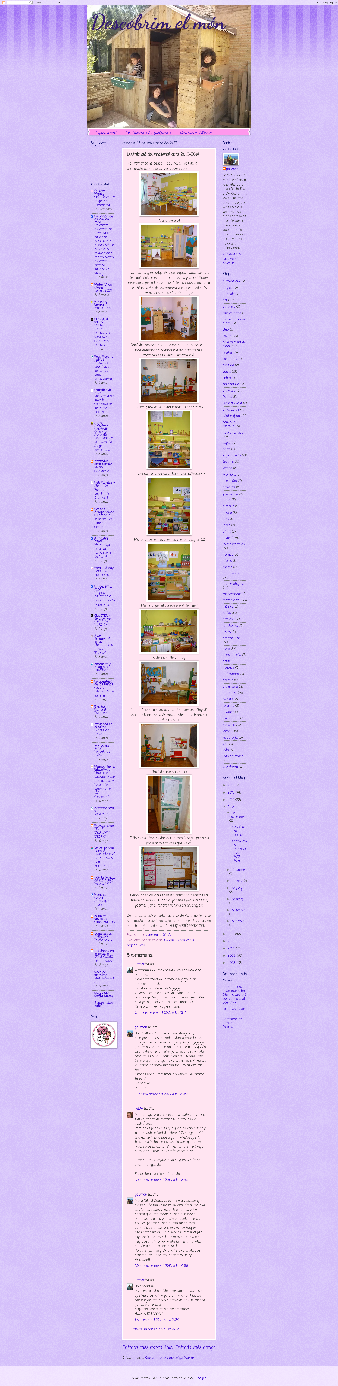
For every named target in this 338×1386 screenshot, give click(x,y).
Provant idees (104, 825)
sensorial (229, 718)
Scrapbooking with (104, 1004)
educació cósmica (229, 424)
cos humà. (230, 358)
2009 (232, 955)
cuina (227, 371)
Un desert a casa (103, 588)
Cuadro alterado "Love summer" (104, 691)
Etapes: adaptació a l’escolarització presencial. (104, 598)
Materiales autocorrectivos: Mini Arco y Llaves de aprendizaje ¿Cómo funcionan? (104, 785)
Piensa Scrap (104, 567)
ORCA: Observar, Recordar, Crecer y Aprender (101, 429)
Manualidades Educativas (104, 768)
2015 (231, 792)
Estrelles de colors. (103, 391)
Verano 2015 (103, 883)
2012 (231, 934)
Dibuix (227, 396)
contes (227, 352)
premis (228, 680)
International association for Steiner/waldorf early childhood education (234, 995)
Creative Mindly (100, 192)
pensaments (232, 654)
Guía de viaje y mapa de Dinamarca (104, 201)
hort (226, 518)
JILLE (227, 531)
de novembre (236, 814)
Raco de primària (100, 974)
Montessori (231, 600)
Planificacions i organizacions (148, 132)
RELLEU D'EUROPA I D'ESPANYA (102, 833)
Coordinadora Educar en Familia (232, 1023)
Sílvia (139, 1108)
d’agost (237, 881)
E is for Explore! (100, 708)
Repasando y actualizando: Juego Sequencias (103, 444)
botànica (229, 306)
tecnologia (230, 737)
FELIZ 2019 (102, 624)
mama (227, 567)
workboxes (231, 766)
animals (229, 294)
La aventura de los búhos (103, 683)
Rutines (228, 712)
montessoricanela (235, 1010)
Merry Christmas (101, 469)
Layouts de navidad (102, 753)
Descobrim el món (158, 22)
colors (227, 336)
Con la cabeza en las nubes (104, 879)
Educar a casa (174, 940)
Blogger (200, 1378)
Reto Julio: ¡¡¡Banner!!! (102, 573)
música (228, 606)
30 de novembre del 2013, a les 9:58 (161, 1265)
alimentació (231, 281)
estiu (226, 449)
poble (226, 661)
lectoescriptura (234, 544)
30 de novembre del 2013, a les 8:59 (161, 1180)
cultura (228, 378)
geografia (230, 480)
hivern (227, 512)
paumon (141, 1027)
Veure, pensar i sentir (104, 849)
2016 (232, 785)
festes (227, 468)
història (228, 506)
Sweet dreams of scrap (102, 639)
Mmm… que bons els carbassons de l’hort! (102, 550)
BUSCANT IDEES (101, 321)
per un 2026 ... (104, 290)
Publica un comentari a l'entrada (155, 1329)
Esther (139, 964)
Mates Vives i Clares (104, 286)
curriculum (231, 384)
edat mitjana (232, 415)
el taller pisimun (100, 917)
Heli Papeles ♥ (104, 482)
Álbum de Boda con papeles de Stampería (102, 491)
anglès (227, 287)
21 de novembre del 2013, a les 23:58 (162, 1094)
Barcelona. (101, 670)
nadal (227, 612)
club (226, 329)
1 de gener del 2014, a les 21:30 (157, 1319)
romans (228, 705)
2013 (231, 806)
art (225, 300)
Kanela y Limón (100, 303)
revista (228, 699)
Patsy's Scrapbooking (104, 511)
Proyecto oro (103, 939)
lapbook (228, 537)
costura (228, 365)
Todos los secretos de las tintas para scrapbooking (104, 370)
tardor (227, 731)
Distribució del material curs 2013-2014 (239, 851)
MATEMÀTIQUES (104, 980)
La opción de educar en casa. (103, 219)
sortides (229, 724)
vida (226, 750)
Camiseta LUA (104, 922)
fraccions (229, 474)
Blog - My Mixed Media (103, 995)
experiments (232, 455)
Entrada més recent (142, 1347)
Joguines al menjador (103, 935)
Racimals (100, 712)
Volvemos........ (102, 814)
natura (228, 619)
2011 (231, 941)
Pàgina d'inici (106, 132)
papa (226, 648)
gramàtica (230, 493)
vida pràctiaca (233, 756)
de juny (236, 888)
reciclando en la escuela (104, 952)
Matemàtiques (233, 583)
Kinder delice (103, 308)
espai (190, 940)
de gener (237, 921)
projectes (229, 693)
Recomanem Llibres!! (196, 132)
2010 (231, 948)
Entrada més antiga (196, 1347)
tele (225, 743)
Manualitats (232, 573)
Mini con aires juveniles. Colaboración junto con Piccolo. (104, 404)
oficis (227, 632)
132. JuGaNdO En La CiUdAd (104, 959)
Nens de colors (100, 896)
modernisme (232, 594)
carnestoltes (232, 313)
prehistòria (231, 673)
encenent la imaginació (102, 665)
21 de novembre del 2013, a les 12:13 (161, 1012)
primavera (230, 686)
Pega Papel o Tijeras (103, 358)
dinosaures (231, 409)
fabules (228, 461)
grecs (227, 499)
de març (237, 899)
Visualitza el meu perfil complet (232, 259)
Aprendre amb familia (103, 463)
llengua (228, 554)
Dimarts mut (232, 403)
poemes (228, 667)
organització (136, 945)
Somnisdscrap (104, 809)
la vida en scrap (101, 747)
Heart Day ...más (101, 732)
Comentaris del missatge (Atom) (169, 1357)
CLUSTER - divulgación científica (102, 618)
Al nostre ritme (101, 540)
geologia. (229, 487)
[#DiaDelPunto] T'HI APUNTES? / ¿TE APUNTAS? (104, 860)
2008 (232, 962)
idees (226, 525)
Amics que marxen (101, 902)
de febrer (238, 910)
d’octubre (238, 869)
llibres (227, 560)
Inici (169, 1347)
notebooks (230, 625)
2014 (231, 799)
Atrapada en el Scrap (103, 726)
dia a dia (229, 390)
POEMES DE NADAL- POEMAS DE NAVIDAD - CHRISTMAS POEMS (103, 335)
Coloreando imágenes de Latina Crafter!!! (103, 521)
